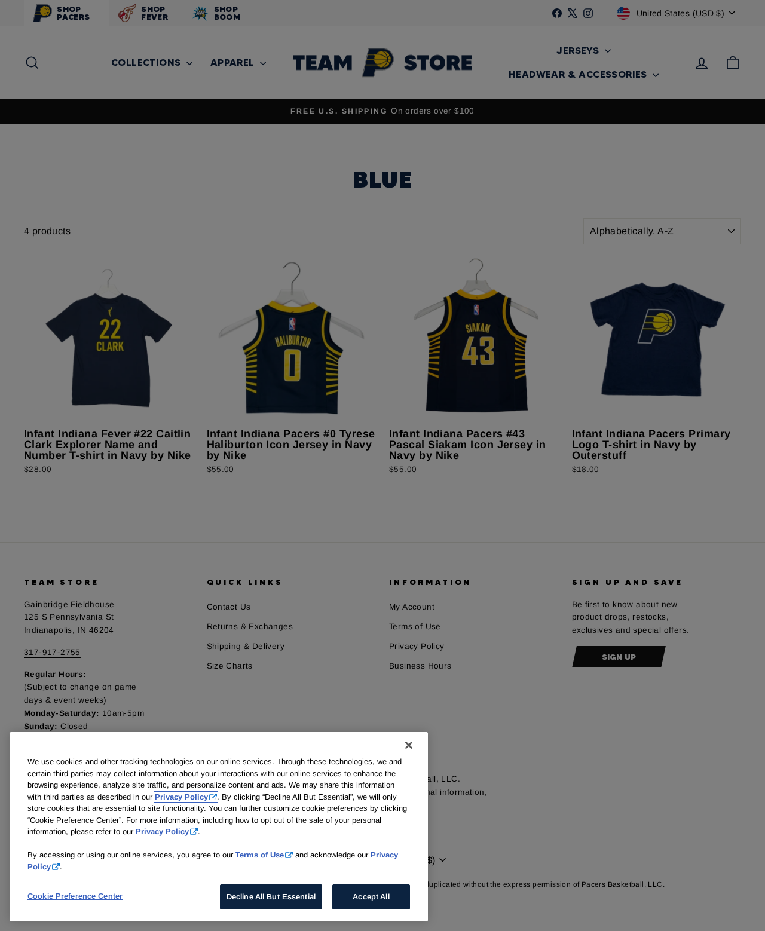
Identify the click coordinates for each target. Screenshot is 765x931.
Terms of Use (259, 854)
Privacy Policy (181, 796)
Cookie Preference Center (75, 896)
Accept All (371, 896)
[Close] (409, 745)
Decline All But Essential (271, 896)
